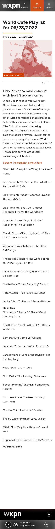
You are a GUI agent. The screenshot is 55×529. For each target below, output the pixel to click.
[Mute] (15, 525)
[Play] (8, 525)
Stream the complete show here (22, 162)
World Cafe (11, 37)
